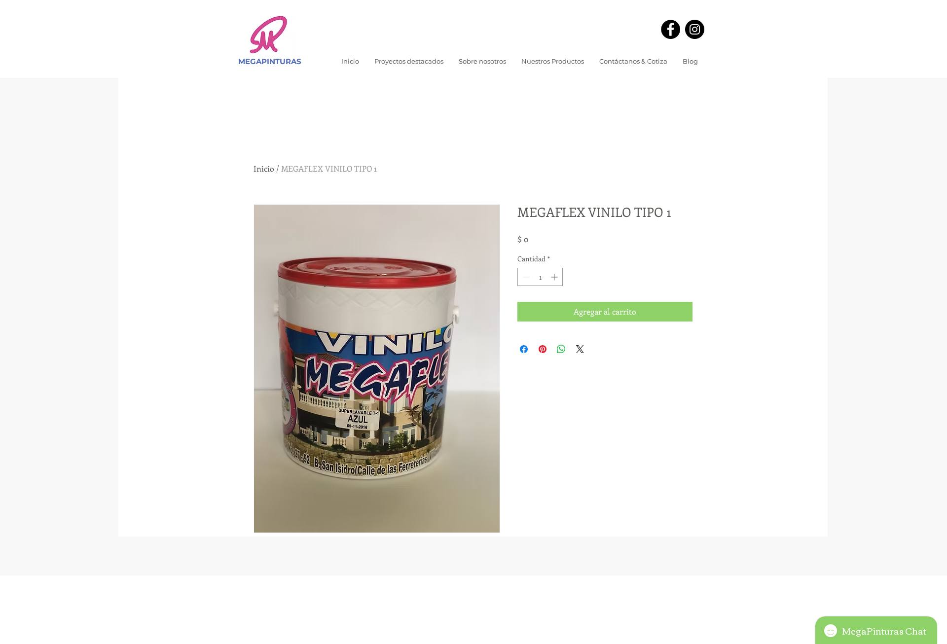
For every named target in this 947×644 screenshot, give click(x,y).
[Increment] (555, 277)
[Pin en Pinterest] (542, 349)
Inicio (264, 168)
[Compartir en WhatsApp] (561, 349)
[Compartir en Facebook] (524, 349)
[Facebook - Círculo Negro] (670, 29)
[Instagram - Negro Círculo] (694, 29)
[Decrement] (525, 277)
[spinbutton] (540, 277)
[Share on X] (580, 349)
